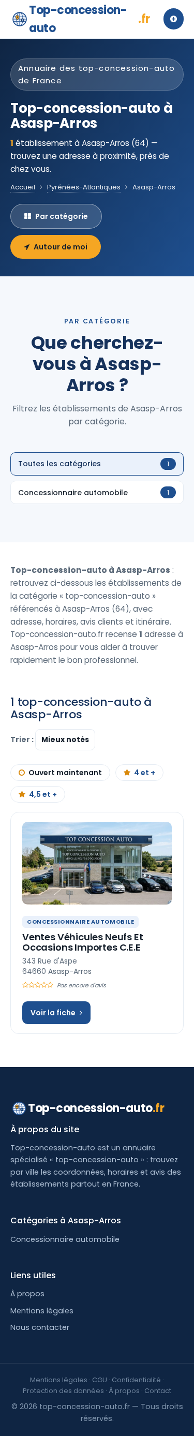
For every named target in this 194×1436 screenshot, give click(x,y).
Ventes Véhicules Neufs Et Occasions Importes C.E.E (82, 942)
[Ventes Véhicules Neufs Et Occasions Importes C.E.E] (97, 863)
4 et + (144, 772)
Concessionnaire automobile (65, 1239)
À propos (27, 1294)
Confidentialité (136, 1380)
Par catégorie (61, 216)
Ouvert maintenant (65, 772)
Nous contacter (39, 1327)
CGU (99, 1380)
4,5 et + (43, 794)
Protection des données (63, 1391)
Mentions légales (41, 1311)
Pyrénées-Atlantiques (84, 187)
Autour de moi (60, 247)
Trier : (22, 739)
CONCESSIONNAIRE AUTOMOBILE (80, 921)
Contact (157, 1391)
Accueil (22, 187)
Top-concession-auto (89, 19)
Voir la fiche (53, 1013)
